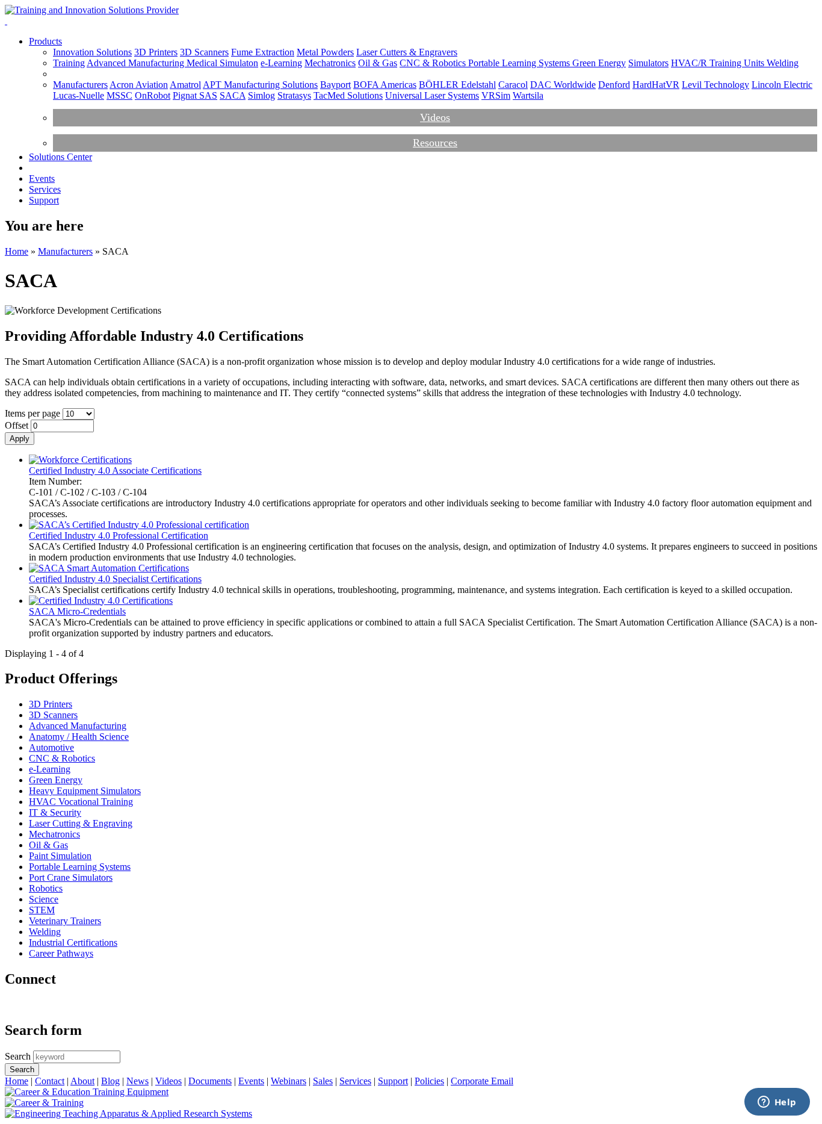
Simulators (648, 63)
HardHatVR (655, 84)
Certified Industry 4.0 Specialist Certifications (115, 579)
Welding (783, 63)
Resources (435, 143)
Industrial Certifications (73, 942)
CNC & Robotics (434, 63)
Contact (49, 1081)
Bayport (335, 84)
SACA (233, 95)
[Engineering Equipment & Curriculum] (128, 1113)
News (137, 1081)
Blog (110, 1081)
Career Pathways (61, 953)
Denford (614, 84)
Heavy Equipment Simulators (85, 791)
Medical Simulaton (222, 63)
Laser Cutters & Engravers (406, 52)
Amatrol (185, 84)
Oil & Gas (377, 63)
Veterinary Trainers (65, 921)
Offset (18, 425)
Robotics (46, 888)
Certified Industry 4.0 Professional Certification (118, 535)
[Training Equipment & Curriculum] (86, 1092)
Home (16, 251)
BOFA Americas (384, 84)
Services (45, 189)
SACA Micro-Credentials (77, 611)
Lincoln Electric (782, 84)
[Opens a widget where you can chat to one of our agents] (777, 1103)
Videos (435, 117)
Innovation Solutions (92, 52)
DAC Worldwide (563, 84)
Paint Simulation (60, 856)
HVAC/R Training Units (719, 63)
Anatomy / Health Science (79, 736)
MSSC (119, 95)
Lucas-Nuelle (78, 95)
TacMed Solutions (348, 95)
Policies (429, 1081)
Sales (323, 1081)
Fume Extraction (262, 52)
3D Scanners (204, 52)
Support (44, 200)
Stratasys (294, 95)
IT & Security (55, 812)
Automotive (51, 747)
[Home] (92, 10)
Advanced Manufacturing (137, 63)
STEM (42, 910)
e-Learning (281, 63)
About (82, 1081)
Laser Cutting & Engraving (80, 823)
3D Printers (156, 52)
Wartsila (528, 95)
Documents (210, 1081)
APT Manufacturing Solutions (260, 84)
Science (43, 899)
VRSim (495, 95)
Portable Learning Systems (520, 63)
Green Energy (599, 63)
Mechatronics (330, 63)
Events (42, 178)
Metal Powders (325, 52)
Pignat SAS (195, 95)
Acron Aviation (139, 84)
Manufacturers (80, 84)
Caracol (513, 84)
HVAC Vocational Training (81, 801)
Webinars (288, 1081)
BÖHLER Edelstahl (457, 84)
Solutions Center (60, 157)
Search (19, 1056)
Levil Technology (715, 84)
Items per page (34, 413)
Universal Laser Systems (432, 95)
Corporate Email (482, 1081)
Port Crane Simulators (71, 877)
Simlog (261, 95)
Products (45, 41)
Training (69, 63)
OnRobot (152, 95)
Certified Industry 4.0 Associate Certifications (115, 470)
